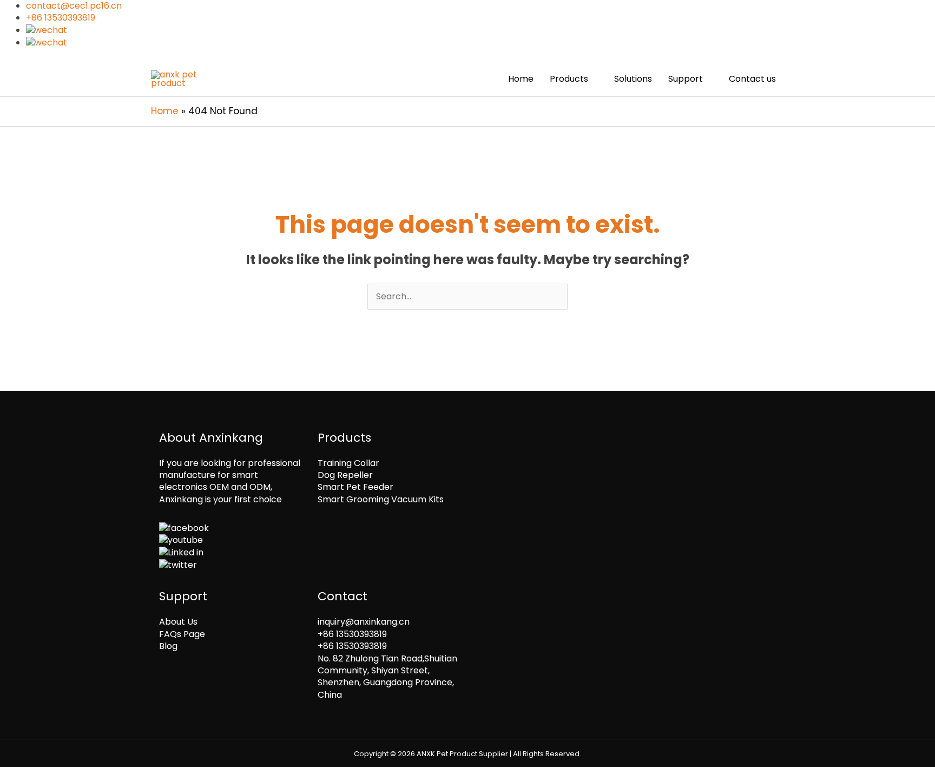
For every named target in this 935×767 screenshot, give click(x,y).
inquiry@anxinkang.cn (364, 621)
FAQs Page (182, 634)
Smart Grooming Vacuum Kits (381, 499)
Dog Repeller (345, 475)
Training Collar (348, 463)
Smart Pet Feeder (355, 487)
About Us (178, 621)
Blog (168, 646)
